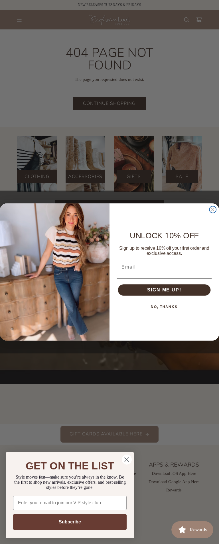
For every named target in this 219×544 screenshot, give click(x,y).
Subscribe (70, 521)
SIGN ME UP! (164, 290)
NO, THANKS (164, 307)
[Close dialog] (213, 209)
